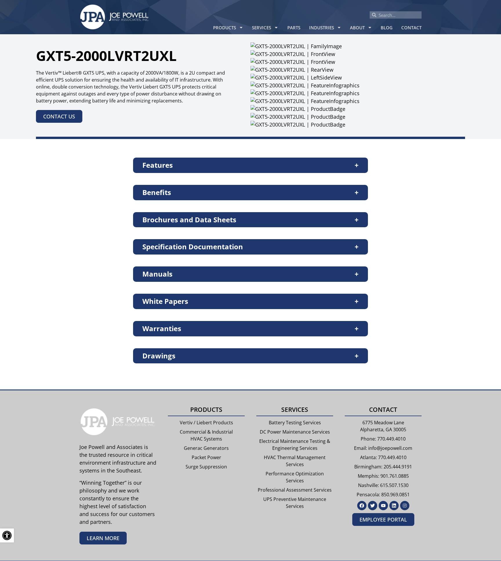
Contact (411, 27)
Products (224, 27)
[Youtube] (383, 505)
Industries (321, 27)
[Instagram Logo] (404, 505)
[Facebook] (361, 505)
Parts (293, 27)
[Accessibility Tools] (7, 535)
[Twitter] (372, 505)
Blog (387, 27)
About (357, 27)
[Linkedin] (394, 505)
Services (261, 27)
